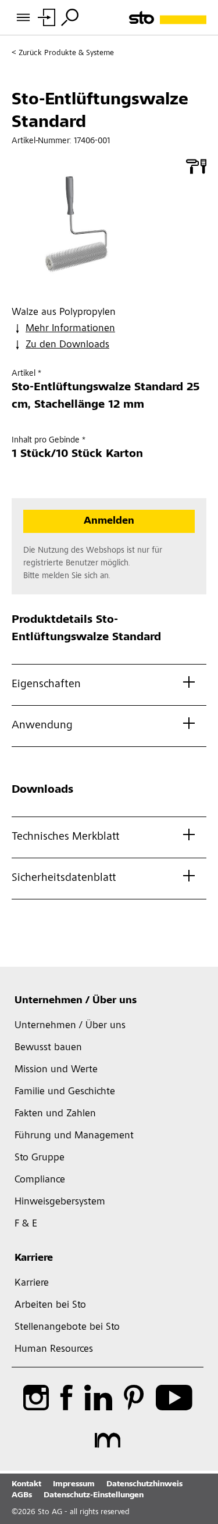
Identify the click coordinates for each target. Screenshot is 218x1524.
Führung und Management (74, 1136)
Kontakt (26, 1485)
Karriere (34, 1258)
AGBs (22, 1496)
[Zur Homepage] (167, 17)
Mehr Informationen (70, 329)
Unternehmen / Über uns (76, 1001)
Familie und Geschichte (65, 1092)
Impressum (74, 1485)
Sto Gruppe (40, 1158)
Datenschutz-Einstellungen (94, 1496)
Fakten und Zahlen (55, 1114)
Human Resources (54, 1349)
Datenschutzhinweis (144, 1485)
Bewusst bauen (48, 1048)
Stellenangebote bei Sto (67, 1327)
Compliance (40, 1180)
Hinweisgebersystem (60, 1202)
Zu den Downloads (67, 345)
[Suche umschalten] (69, 17)
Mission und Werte (56, 1070)
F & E (26, 1224)
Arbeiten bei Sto (50, 1305)
